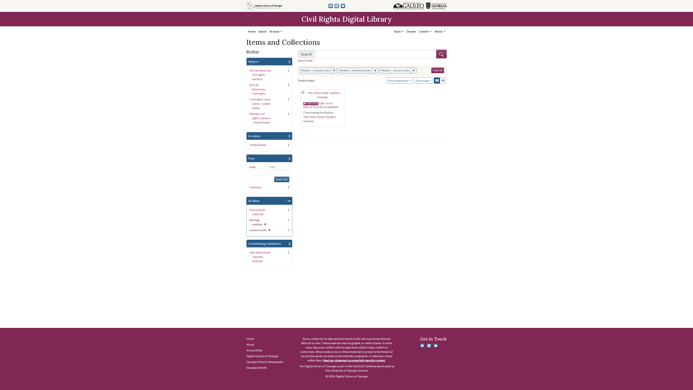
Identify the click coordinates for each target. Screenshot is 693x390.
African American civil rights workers (260, 75)
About (250, 344)
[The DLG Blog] (337, 6)
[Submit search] (441, 54)
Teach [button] (397, 31)
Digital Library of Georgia (262, 356)
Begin (252, 166)
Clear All (437, 70)
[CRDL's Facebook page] (330, 6)
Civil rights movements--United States (260, 104)
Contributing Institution (264, 243)
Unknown (255, 187)
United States (257, 144)
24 (422, 80)
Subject (253, 61)
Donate (411, 31)
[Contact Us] (343, 6)
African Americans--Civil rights (258, 89)
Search (262, 31)
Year (251, 158)
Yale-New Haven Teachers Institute (259, 257)
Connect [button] (424, 31)
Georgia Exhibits (256, 367)
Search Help (305, 60)
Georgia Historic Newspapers (265, 361)
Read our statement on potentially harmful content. (354, 360)
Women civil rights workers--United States (260, 118)
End (272, 166)
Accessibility (254, 350)
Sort (398, 80)
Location (254, 136)
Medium (254, 201)
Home (252, 31)
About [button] (439, 31)
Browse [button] (275, 31)
